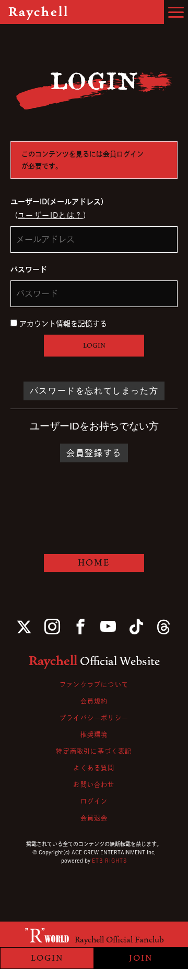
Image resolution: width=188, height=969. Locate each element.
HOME (94, 562)
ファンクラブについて (94, 684)
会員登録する (94, 453)
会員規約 (94, 701)
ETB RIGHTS (109, 860)
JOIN (141, 958)
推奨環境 (94, 734)
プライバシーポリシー (94, 718)
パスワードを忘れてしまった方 (94, 390)
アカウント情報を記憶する (62, 323)
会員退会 (94, 818)
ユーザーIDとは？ (50, 215)
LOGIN (94, 345)
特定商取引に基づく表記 (94, 751)
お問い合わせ (93, 784)
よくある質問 (93, 768)
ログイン (94, 801)
